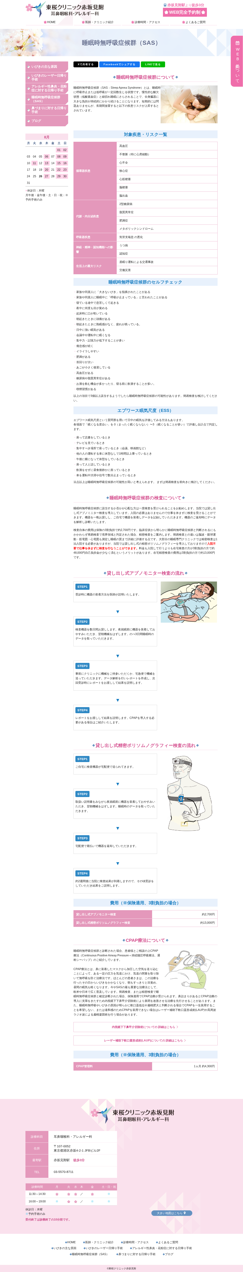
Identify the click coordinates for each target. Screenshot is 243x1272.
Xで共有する (86, 64)
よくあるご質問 (195, 22)
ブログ (36, 121)
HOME (51, 22)
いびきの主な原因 (44, 66)
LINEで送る (153, 64)
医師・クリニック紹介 (99, 22)
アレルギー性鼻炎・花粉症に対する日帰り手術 (49, 88)
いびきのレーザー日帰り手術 (49, 77)
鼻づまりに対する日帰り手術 (49, 110)
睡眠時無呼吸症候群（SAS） (45, 99)
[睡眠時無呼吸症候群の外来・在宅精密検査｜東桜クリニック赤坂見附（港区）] (64, 17)
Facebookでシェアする (120, 64)
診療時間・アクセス (147, 22)
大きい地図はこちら (170, 1213)
